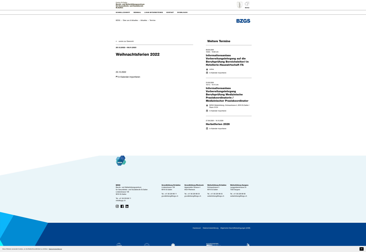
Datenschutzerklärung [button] (55, 249)
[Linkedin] (127, 207)
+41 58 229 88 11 (125, 198)
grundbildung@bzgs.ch (170, 196)
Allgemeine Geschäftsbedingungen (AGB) (235, 228)
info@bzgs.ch (121, 201)
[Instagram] (117, 207)
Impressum (197, 228)
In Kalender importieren (129, 77)
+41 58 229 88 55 (216, 194)
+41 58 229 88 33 (193, 194)
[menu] (246, 5)
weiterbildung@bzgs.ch (215, 196)
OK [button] (361, 249)
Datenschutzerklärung (210, 228)
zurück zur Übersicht (126, 41)
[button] (124, 12)
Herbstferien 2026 (218, 124)
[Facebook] (122, 207)
